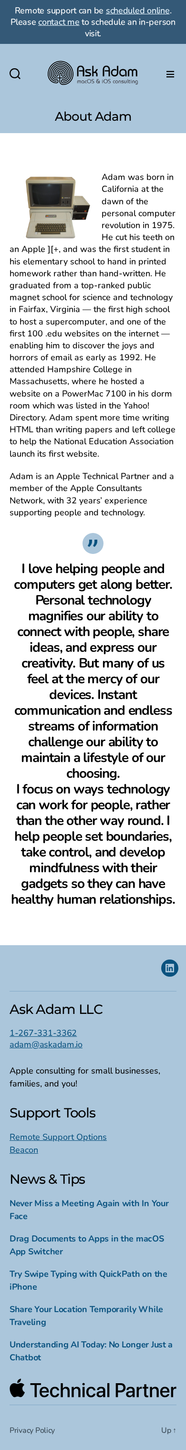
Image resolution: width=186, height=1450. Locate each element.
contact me (58, 22)
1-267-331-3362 (43, 1033)
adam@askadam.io (46, 1044)
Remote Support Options (58, 1137)
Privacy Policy (32, 1430)
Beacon (24, 1150)
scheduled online (138, 10)
